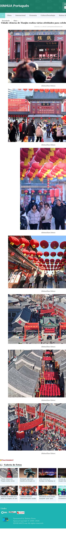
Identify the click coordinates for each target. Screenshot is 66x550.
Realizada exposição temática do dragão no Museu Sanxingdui (27, 481)
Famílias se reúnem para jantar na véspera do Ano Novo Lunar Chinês (9, 498)
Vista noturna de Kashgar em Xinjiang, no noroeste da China (47, 481)
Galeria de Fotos (13, 465)
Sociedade (6, 20)
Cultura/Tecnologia (48, 15)
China (9, 15)
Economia (33, 15)
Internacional (20, 15)
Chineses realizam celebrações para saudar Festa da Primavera (28, 498)
